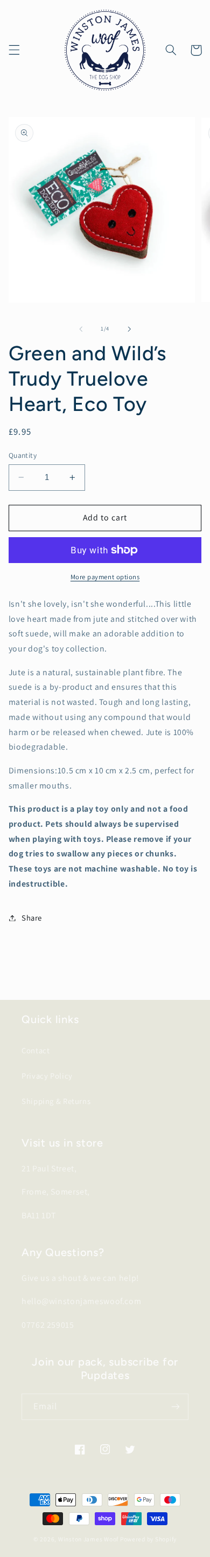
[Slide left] (81, 329)
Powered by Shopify (148, 1539)
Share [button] (32, 918)
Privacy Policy (47, 1076)
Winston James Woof (88, 1539)
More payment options (105, 576)
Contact (36, 1050)
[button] (14, 50)
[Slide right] (129, 329)
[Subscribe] (175, 1407)
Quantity (23, 455)
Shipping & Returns (56, 1101)
